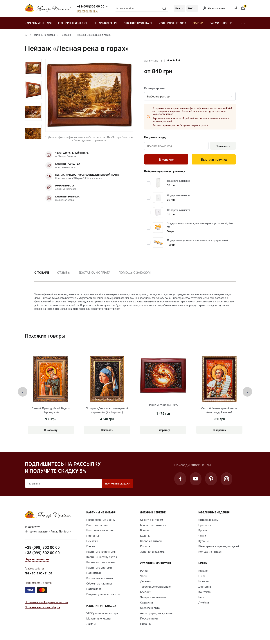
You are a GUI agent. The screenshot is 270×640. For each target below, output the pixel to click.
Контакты (204, 592)
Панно (90, 546)
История (203, 581)
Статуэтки (146, 602)
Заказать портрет (222, 23)
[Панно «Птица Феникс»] (163, 375)
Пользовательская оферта (42, 607)
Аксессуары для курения (156, 613)
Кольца (145, 546)
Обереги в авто (150, 608)
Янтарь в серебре (105, 23)
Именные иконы (97, 525)
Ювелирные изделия (72, 23)
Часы (143, 576)
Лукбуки (203, 602)
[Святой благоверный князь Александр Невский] (219, 379)
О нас (202, 576)
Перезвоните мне (87, 11)
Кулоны (145, 535)
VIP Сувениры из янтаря (102, 613)
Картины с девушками (101, 562)
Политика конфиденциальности (46, 602)
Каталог (203, 570)
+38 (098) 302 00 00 (42, 547)
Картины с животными (101, 551)
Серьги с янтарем (151, 519)
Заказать (107, 430)
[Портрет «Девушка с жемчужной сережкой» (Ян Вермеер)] (107, 379)
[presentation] (22, 392)
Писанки (146, 624)
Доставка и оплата (94, 272)
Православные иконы (101, 519)
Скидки (197, 23)
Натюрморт (93, 589)
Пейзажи (66, 34)
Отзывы (63, 272)
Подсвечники (149, 618)
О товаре (41, 272)
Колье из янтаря (151, 541)
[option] (33, 68)
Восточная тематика (99, 578)
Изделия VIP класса (172, 23)
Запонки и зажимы (152, 551)
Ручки (144, 570)
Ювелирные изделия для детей (218, 546)
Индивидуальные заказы (103, 594)
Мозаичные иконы (98, 618)
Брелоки (145, 592)
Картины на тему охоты (101, 557)
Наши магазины (216, 8)
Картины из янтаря (38, 23)
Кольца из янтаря (210, 551)
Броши (144, 530)
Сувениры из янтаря (138, 23)
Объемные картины (99, 583)
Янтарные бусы (208, 519)
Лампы (91, 624)
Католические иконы (100, 530)
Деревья (145, 581)
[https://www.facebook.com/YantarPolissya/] (180, 478)
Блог (201, 597)
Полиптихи (93, 573)
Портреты (92, 535)
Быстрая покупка (214, 159)
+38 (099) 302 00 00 (42, 552)
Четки (202, 535)
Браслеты (204, 525)
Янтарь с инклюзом (153, 597)
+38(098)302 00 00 (90, 6)
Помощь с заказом (134, 272)
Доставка (204, 586)
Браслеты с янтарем (153, 525)
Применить (223, 146)
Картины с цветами (99, 567)
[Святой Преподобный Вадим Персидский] (50, 379)
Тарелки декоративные (155, 586)
